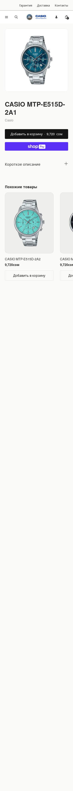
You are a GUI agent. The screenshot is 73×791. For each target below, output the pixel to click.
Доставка (43, 5)
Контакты (61, 5)
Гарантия (25, 5)
